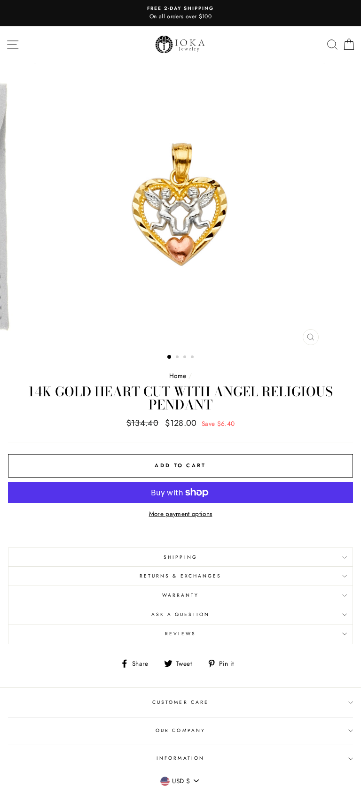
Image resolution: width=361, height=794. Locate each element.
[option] (180, 13)
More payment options (180, 513)
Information (180, 758)
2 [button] (178, 357)
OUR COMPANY (180, 730)
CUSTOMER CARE (180, 702)
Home (177, 375)
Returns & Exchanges (180, 575)
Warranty (180, 595)
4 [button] (193, 357)
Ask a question (180, 614)
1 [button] (169, 357)
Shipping (180, 557)
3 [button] (185, 357)
